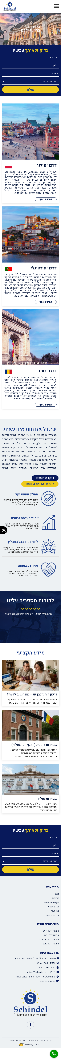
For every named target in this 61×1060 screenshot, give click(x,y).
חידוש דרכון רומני (51, 935)
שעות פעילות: (48, 976)
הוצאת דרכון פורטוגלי (49, 939)
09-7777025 (42, 963)
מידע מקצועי (53, 906)
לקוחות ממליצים (51, 902)
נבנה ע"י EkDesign (33, 1044)
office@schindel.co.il (37, 972)
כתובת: (52, 958)
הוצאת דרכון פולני (50, 943)
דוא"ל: (52, 972)
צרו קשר (55, 911)
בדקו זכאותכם (45, 478)
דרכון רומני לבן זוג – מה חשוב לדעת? (32, 694)
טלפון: (52, 963)
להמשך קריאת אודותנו (40, 484)
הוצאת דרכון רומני (50, 930)
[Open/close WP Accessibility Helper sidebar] (3, 530)
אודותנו (55, 898)
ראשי (56, 893)
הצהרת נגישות (52, 915)
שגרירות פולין (47, 798)
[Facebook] (30, 1024)
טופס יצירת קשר (47, 981)
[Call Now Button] (54, 1054)
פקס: (52, 967)
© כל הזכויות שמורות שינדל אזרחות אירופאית (31, 1040)
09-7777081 (43, 967)
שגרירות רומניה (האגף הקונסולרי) (34, 744)
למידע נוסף (45, 199)
